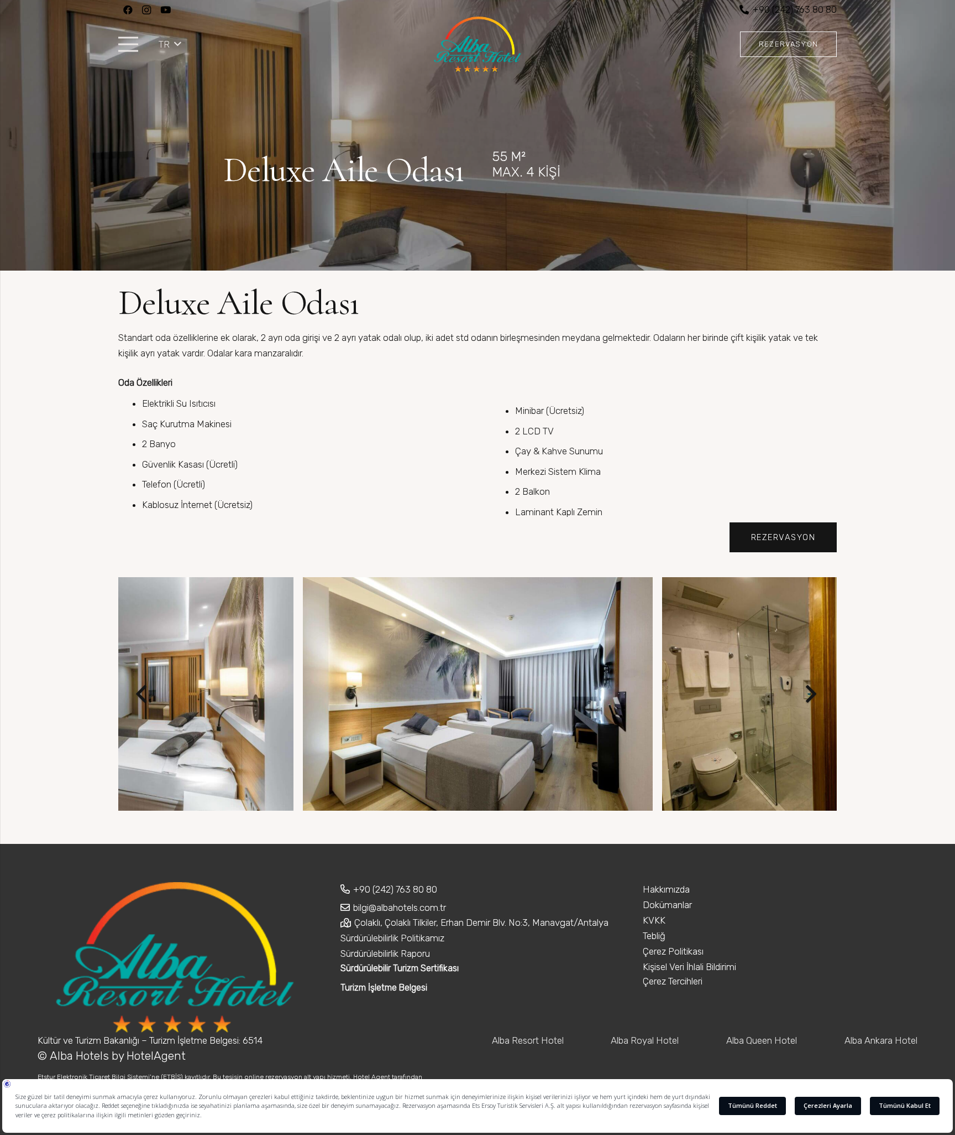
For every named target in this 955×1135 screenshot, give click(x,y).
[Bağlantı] (477, 44)
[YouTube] (165, 10)
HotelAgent (157, 1056)
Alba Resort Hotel (528, 1040)
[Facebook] (127, 10)
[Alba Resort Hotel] (478, 694)
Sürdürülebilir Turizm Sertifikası (399, 968)
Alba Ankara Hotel (880, 1040)
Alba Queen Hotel (761, 1040)
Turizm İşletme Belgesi (383, 987)
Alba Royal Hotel (645, 1040)
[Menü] (128, 44)
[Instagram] (146, 10)
